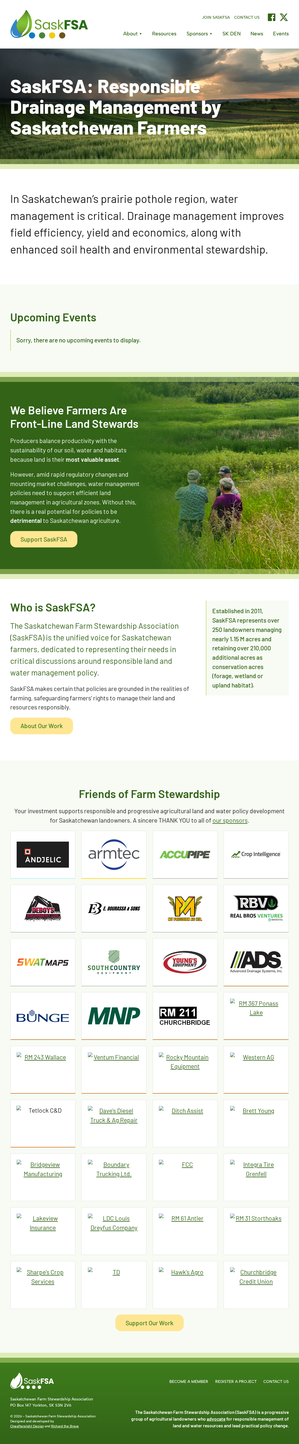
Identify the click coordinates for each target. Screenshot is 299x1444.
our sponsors (230, 820)
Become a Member (188, 1381)
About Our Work (41, 725)
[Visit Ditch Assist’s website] (185, 1123)
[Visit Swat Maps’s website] (43, 962)
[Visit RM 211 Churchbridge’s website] (185, 1015)
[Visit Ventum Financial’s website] (114, 1069)
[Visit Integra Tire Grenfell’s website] (256, 1177)
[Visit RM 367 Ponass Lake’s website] (256, 1015)
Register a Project (236, 1381)
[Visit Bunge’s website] (43, 1015)
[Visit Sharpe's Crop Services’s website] (43, 1285)
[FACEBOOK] (272, 17)
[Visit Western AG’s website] (256, 1069)
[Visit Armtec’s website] (114, 854)
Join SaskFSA (216, 17)
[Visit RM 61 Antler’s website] (185, 1231)
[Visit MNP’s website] (114, 1015)
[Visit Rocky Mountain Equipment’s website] (185, 1069)
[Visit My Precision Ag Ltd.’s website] (185, 908)
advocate (216, 1418)
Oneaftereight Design (27, 1426)
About (132, 33)
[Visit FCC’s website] (185, 1177)
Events (281, 33)
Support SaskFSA (43, 539)
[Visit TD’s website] (114, 1285)
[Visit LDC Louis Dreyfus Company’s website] (114, 1231)
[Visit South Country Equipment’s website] (114, 962)
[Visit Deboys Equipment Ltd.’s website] (43, 908)
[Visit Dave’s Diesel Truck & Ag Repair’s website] (114, 1123)
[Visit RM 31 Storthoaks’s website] (256, 1231)
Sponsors (200, 33)
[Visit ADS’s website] (256, 962)
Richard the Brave (65, 1426)
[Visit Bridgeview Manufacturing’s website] (43, 1177)
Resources (164, 33)
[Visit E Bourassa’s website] (114, 908)
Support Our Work (149, 1322)
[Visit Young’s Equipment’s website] (185, 962)
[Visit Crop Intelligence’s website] (256, 854)
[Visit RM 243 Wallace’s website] (43, 1069)
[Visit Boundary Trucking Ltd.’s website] (114, 1177)
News (257, 33)
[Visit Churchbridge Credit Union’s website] (256, 1285)
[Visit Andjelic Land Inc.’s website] (43, 854)
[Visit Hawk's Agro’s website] (185, 1285)
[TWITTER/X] (284, 17)
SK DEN (231, 33)
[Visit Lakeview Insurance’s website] (43, 1231)
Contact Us (247, 17)
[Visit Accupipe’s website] (185, 854)
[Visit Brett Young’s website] (256, 1123)
